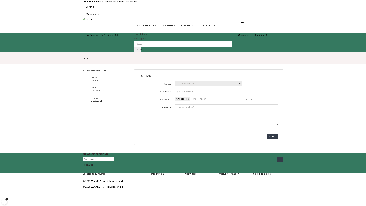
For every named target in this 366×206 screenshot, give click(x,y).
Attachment (165, 99)
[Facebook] (85, 169)
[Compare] (237, 19)
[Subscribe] (280, 159)
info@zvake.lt (96, 101)
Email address (164, 91)
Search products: (142, 38)
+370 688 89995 (97, 90)
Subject (167, 84)
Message (166, 107)
